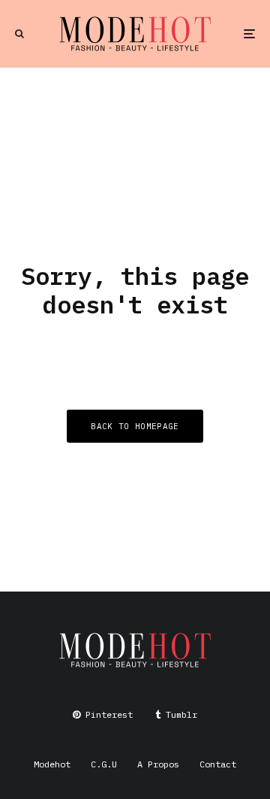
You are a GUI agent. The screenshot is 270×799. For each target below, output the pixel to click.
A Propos (158, 764)
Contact (218, 764)
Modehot (52, 764)
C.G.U (104, 764)
